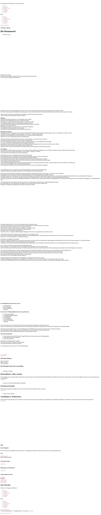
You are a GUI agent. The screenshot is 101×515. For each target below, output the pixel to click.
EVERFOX (30, 510)
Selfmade (5, 9)
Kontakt (5, 12)
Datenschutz (8, 513)
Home (4, 5)
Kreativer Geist (6, 8)
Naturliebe (5, 7)
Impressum (3, 513)
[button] (50, 14)
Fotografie (5, 10)
